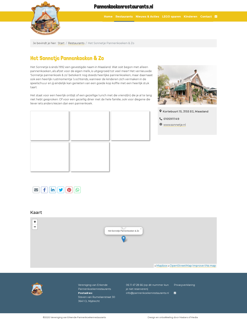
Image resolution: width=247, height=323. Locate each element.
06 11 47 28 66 (134, 284)
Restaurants (124, 16)
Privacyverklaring (184, 284)
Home (108, 16)
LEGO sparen (171, 16)
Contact (206, 16)
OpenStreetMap (181, 265)
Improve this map (204, 265)
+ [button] (35, 222)
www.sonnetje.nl (174, 124)
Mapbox (161, 265)
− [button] (35, 227)
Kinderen (190, 16)
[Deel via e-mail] (36, 190)
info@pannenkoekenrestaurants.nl (147, 293)
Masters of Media (188, 317)
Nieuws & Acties (147, 16)
